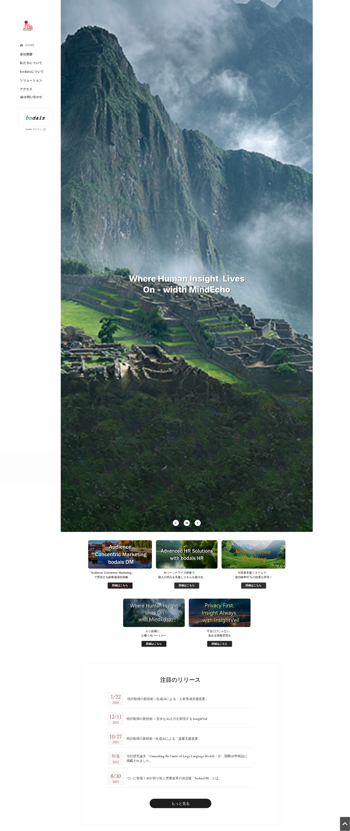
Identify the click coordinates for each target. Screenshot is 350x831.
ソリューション (31, 80)
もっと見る (180, 803)
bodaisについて (32, 71)
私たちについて (31, 63)
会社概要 (26, 54)
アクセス (26, 89)
